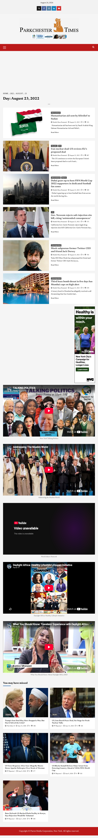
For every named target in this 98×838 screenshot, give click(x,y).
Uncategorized (56, 245)
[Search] (93, 47)
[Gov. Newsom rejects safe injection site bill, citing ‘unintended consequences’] (26, 222)
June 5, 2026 (22, 819)
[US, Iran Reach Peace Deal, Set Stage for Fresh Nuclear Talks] (72, 703)
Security (54, 146)
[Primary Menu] (5, 47)
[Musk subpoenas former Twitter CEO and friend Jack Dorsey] (26, 255)
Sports (64, 177)
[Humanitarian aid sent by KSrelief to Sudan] (26, 123)
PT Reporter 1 (58, 726)
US (60, 146)
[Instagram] (49, 8)
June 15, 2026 (22, 726)
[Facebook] (44, 8)
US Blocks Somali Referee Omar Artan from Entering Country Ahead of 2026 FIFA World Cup (71, 768)
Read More (55, 132)
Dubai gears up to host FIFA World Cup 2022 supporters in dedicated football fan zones (71, 184)
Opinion (8, 714)
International (56, 112)
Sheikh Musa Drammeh (60, 122)
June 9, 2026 (22, 771)
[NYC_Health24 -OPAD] (85, 345)
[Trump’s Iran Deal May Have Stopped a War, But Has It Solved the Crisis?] (25, 703)
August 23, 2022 (75, 122)
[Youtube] (59, 8)
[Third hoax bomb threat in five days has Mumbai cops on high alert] (26, 288)
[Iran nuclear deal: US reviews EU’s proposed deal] (26, 156)
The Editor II (11, 726)
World (55, 714)
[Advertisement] (49, 70)
